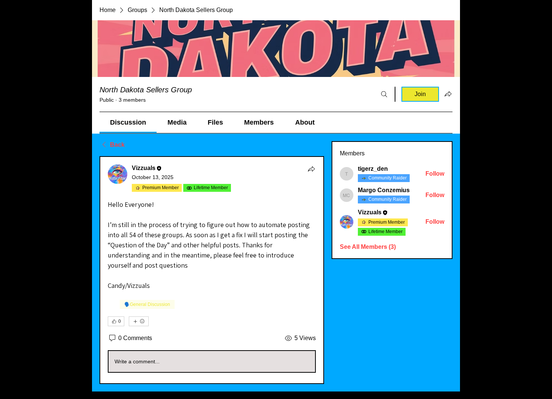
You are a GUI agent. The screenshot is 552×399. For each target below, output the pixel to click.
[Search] (384, 94)
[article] (212, 270)
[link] (128, 122)
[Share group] (447, 93)
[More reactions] (139, 321)
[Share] (311, 168)
